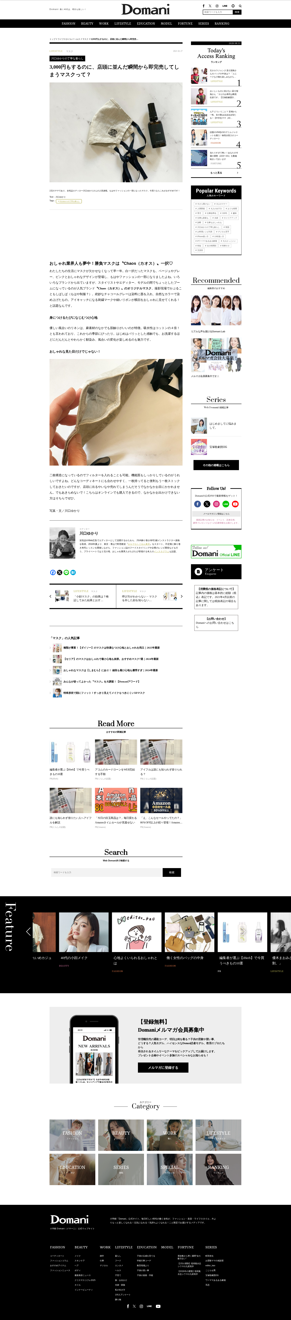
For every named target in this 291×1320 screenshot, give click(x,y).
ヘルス (77, 39)
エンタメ (119, 1265)
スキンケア (80, 1260)
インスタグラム (161, 551)
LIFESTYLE (122, 24)
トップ (53, 39)
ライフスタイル (65, 39)
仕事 (102, 1260)
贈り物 (118, 1299)
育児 (199, 213)
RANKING (222, 24)
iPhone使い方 (202, 236)
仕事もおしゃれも (214, 222)
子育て (118, 1275)
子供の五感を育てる (146, 1256)
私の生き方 (120, 1290)
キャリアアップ (230, 218)
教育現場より (143, 1265)
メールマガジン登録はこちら (216, 514)
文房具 (200, 250)
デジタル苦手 (223, 232)
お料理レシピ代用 (204, 232)
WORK (104, 24)
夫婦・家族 (120, 1285)
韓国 (227, 227)
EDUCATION (146, 24)
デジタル (104, 1265)
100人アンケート (123, 1295)
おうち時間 (232, 209)
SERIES (203, 24)
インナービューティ (84, 1290)
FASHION (68, 24)
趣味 (234, 213)
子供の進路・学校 (145, 1275)
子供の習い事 (143, 1270)
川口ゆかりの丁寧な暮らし (67, 58)
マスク (85, 39)
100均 (224, 213)
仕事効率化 (211, 213)
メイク (78, 1256)
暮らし (118, 1256)
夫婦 (216, 218)
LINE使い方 (219, 236)
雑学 (102, 1256)
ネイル (78, 1285)
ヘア (77, 1265)
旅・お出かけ (121, 1280)
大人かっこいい (229, 241)
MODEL (166, 24)
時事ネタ (226, 246)
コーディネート (57, 1256)
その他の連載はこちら (216, 465)
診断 (199, 222)
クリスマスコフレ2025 (85, 1280)
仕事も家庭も (202, 218)
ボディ (78, 1270)
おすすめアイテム (58, 1265)
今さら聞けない (203, 204)
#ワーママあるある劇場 (207, 241)
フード (118, 1260)
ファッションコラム (59, 1260)
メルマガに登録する (163, 1067)
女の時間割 (211, 246)
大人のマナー (221, 204)
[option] (57, 940)
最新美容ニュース (83, 1275)
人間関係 (201, 209)
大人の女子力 (216, 209)
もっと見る (216, 172)
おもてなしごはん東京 (139, 544)
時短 (199, 246)
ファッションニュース (60, 1270)
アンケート (214, 570)
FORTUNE (185, 24)
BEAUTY (87, 24)
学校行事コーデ (144, 1260)
